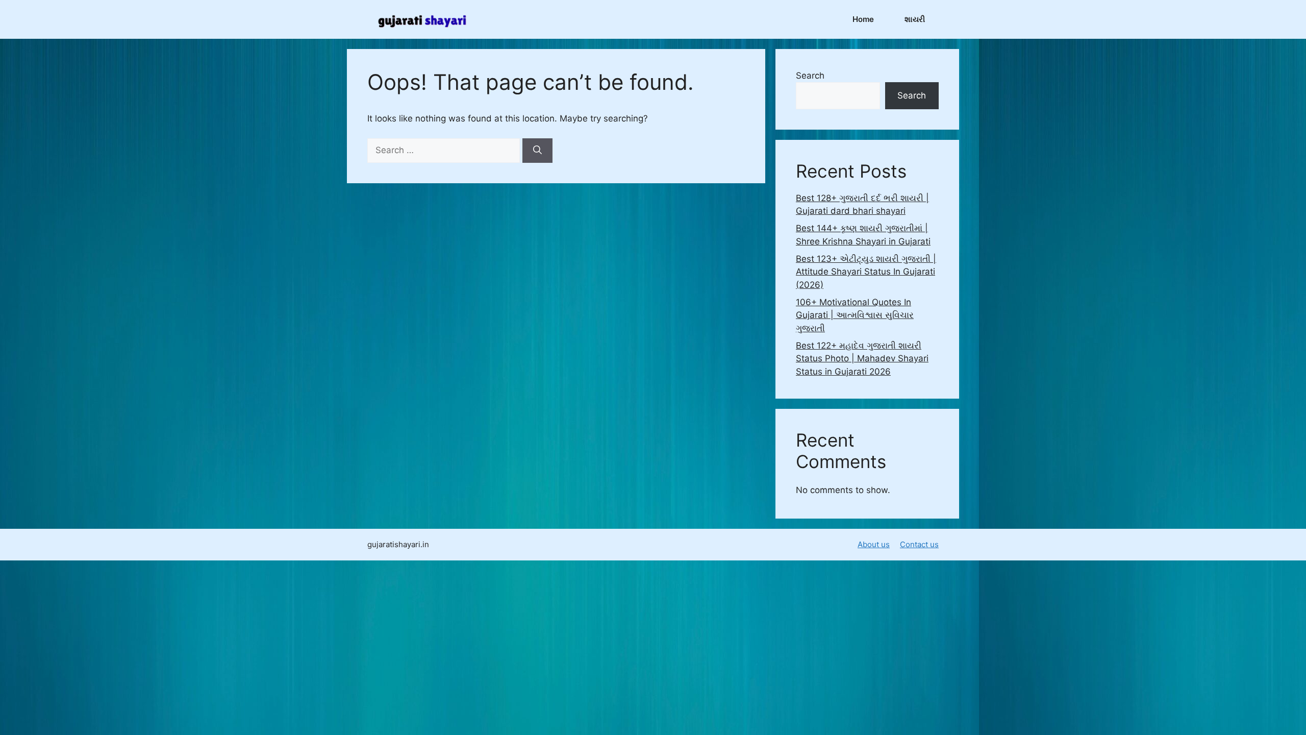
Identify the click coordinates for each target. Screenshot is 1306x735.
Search (810, 75)
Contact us (919, 544)
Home (863, 19)
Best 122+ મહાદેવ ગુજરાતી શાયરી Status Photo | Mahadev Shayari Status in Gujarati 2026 (862, 358)
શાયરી (915, 19)
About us (874, 544)
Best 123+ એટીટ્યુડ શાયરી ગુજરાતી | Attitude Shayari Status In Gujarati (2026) (866, 272)
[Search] (537, 150)
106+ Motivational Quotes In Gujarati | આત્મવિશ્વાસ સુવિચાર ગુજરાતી (855, 315)
